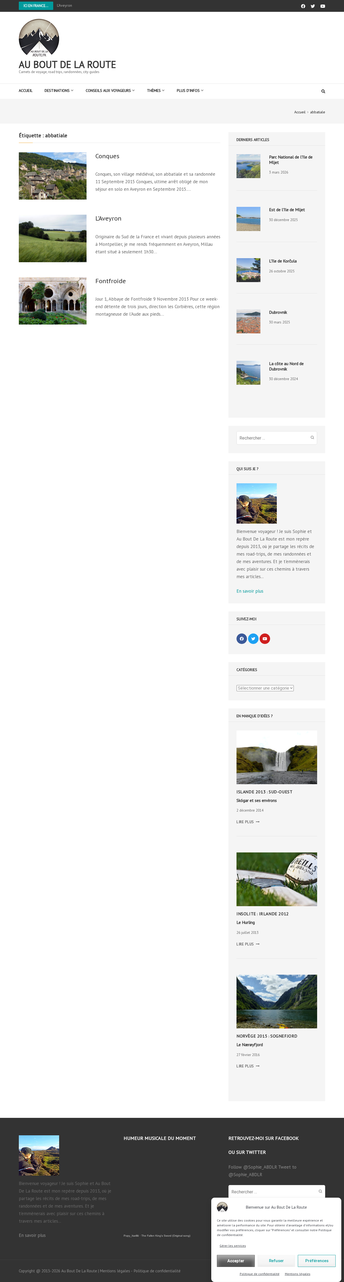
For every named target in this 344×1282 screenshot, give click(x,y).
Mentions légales (297, 1274)
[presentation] (248, 166)
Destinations (57, 90)
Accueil (26, 90)
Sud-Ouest (280, 791)
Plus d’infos (188, 90)
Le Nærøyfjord (249, 1044)
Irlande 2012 (274, 913)
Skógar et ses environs (256, 800)
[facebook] (241, 638)
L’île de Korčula (283, 261)
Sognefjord (284, 1036)
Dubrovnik (278, 312)
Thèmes (154, 90)
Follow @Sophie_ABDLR (252, 1167)
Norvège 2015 (251, 1036)
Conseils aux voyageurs (108, 90)
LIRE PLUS (248, 821)
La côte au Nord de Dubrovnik (286, 366)
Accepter (235, 1261)
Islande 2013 (251, 791)
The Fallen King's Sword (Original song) (165, 1235)
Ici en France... (36, 5)
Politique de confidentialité (260, 1274)
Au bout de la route (67, 64)
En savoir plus (249, 591)
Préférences (316, 1261)
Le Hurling (245, 922)
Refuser (276, 1261)
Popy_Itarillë (131, 1235)
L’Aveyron (64, 5)
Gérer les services (233, 1246)
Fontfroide (110, 281)
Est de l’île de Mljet (287, 209)
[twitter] (253, 638)
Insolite (246, 913)
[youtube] (265, 638)
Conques (107, 156)
